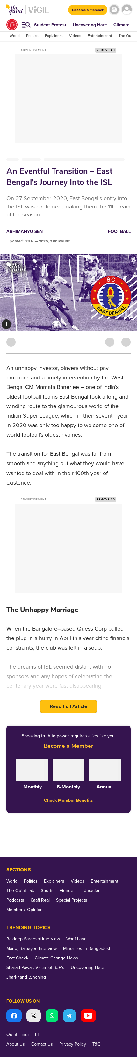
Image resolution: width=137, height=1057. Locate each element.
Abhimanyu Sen (24, 231)
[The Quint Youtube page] (88, 1016)
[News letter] (114, 9)
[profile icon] (126, 9)
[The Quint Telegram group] (69, 1016)
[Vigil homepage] (38, 13)
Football (119, 231)
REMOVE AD (106, 50)
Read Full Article (68, 706)
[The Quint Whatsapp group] (52, 1016)
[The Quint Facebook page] (14, 1016)
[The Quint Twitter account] (33, 1016)
